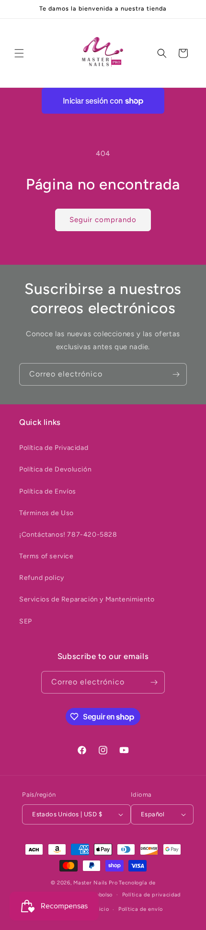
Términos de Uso (46, 513)
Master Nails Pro (95, 883)
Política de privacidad (151, 895)
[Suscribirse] (175, 374)
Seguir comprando (103, 219)
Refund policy (41, 578)
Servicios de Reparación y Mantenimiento (86, 599)
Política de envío (140, 909)
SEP (25, 621)
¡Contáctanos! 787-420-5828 (68, 534)
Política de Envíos (47, 491)
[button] (19, 53)
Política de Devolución (55, 469)
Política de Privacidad (53, 448)
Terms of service (46, 556)
